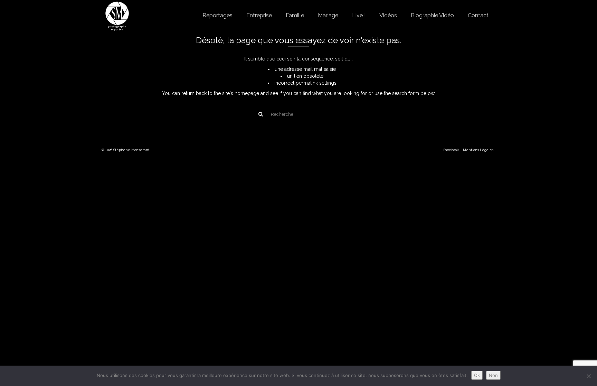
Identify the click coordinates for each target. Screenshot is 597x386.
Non (493, 375)
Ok (477, 375)
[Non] (588, 376)
